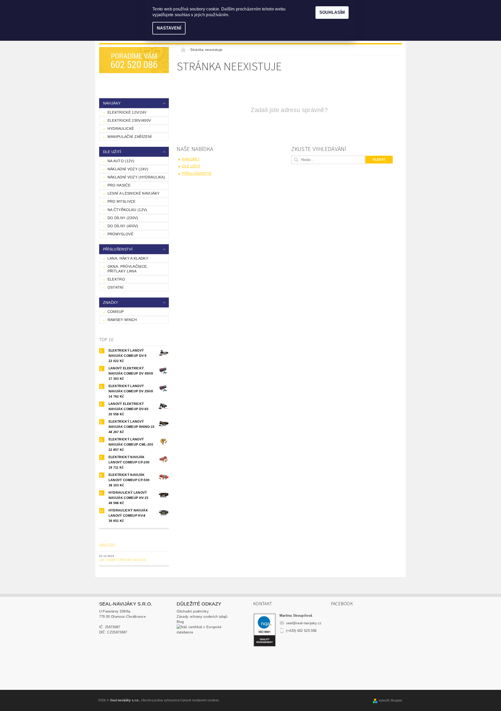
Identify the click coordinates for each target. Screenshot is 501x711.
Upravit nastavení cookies (199, 700)
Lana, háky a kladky (128, 258)
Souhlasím (332, 12)
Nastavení (169, 28)
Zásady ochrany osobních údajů (202, 617)
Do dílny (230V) (123, 218)
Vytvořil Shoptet (390, 700)
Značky (110, 302)
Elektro (116, 279)
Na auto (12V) (121, 161)
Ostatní (115, 287)
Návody (107, 545)
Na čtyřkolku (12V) (127, 210)
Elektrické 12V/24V (127, 112)
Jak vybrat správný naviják (122, 560)
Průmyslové (120, 234)
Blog (180, 622)
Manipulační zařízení (130, 137)
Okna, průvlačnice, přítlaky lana (128, 268)
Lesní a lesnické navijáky (134, 193)
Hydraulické (121, 128)
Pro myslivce (122, 201)
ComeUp (116, 312)
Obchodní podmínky (192, 611)
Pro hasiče (119, 185)
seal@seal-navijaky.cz (304, 623)
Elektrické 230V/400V (129, 120)
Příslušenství (118, 249)
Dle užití (112, 152)
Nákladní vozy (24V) (128, 169)
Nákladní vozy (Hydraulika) (136, 177)
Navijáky (112, 103)
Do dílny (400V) (123, 226)
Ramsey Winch (122, 320)
